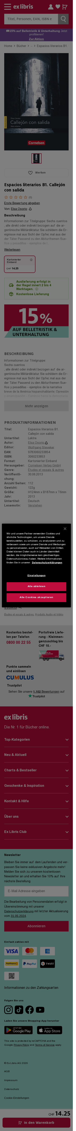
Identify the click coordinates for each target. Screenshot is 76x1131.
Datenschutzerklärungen (47, 562)
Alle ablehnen (36, 586)
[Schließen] (65, 528)
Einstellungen (36, 576)
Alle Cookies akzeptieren (36, 597)
